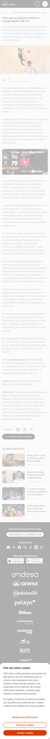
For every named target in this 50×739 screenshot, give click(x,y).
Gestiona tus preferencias (25, 717)
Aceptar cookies (25, 733)
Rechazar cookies (25, 725)
